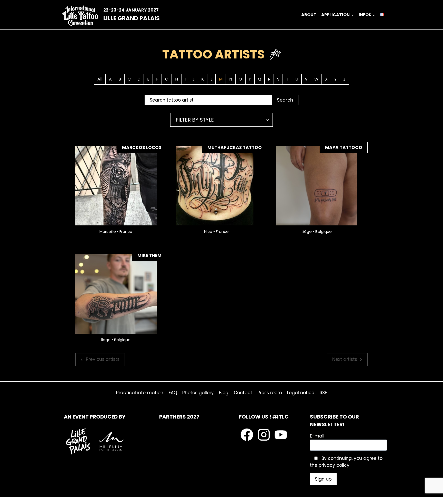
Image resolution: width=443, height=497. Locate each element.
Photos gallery (198, 393)
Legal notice (300, 393)
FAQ (173, 393)
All (99, 79)
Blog (223, 393)
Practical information (139, 393)
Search (285, 100)
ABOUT (308, 15)
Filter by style (195, 119)
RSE (323, 393)
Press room (269, 393)
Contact (243, 393)
